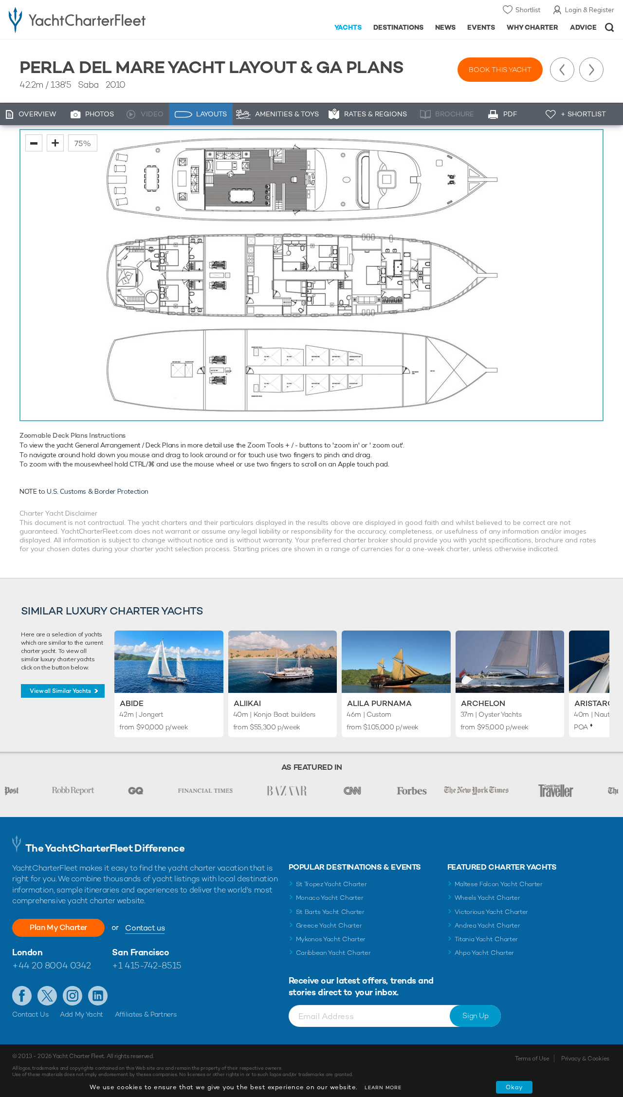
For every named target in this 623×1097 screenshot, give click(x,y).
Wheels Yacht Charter (487, 897)
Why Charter (533, 27)
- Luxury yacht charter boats (96, 19)
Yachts (348, 27)
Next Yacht (591, 69)
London (27, 952)
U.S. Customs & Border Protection (97, 491)
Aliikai (247, 703)
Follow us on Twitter (47, 995)
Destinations (398, 27)
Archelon (483, 703)
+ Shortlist (583, 114)
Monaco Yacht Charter (330, 897)
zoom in (55, 142)
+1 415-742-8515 (146, 965)
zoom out (33, 142)
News (445, 27)
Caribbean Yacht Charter (333, 952)
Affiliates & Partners (146, 1014)
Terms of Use (532, 1058)
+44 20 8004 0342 (51, 965)
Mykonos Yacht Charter (331, 939)
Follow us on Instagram (72, 995)
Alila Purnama (379, 703)
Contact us (145, 928)
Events (481, 27)
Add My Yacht (81, 1014)
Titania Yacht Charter (486, 939)
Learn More (383, 1087)
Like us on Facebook (22, 995)
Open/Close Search (609, 27)
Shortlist (527, 10)
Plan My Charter (58, 927)
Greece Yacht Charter (329, 925)
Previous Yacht (562, 69)
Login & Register (589, 10)
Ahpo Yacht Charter (484, 952)
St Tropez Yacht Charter (331, 884)
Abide (132, 703)
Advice (583, 27)
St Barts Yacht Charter (330, 912)
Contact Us (30, 1014)
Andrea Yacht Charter (487, 925)
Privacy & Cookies (585, 1058)
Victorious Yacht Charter (491, 912)
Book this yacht (500, 69)
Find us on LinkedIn (98, 995)
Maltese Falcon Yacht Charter (499, 884)
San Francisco (140, 952)
